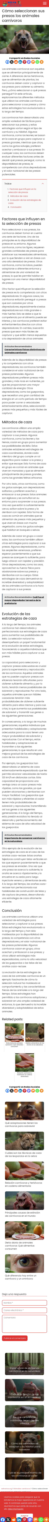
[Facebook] (7, 62)
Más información (15, 1509)
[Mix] (33, 62)
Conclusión (15, 207)
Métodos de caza (19, 196)
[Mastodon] (29, 62)
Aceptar (24, 1515)
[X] (12, 62)
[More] (41, 62)
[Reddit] (16, 62)
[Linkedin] (20, 62)
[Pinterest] (24, 62)
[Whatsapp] (37, 62)
